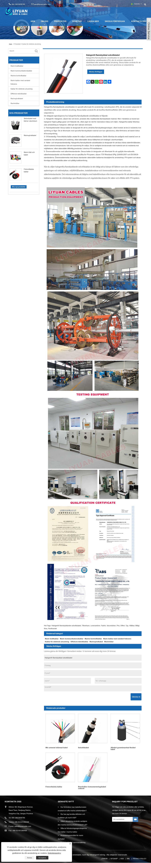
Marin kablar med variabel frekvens (20, 82)
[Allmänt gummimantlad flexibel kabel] (125, 728)
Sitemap (114, 859)
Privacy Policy (139, 859)
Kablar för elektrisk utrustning (31, 44)
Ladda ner (93, 21)
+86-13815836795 (18, 818)
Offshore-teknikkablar (19, 94)
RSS (122, 859)
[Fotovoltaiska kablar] (60, 767)
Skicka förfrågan (115, 21)
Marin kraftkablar (17, 66)
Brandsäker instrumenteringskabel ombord (92, 787)
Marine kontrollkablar (18, 76)
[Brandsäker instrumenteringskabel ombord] (92, 767)
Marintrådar (15, 103)
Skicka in (136, 697)
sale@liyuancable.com (42, 4)
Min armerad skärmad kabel (57, 748)
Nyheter (77, 21)
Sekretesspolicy (54, 853)
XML (128, 859)
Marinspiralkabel (17, 98)
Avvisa (29, 858)
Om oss (44, 21)
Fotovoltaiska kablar (54, 787)
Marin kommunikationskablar (21, 71)
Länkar (104, 859)
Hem (33, 21)
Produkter (60, 21)
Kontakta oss (138, 21)
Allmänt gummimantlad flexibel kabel (123, 748)
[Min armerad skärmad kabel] (60, 728)
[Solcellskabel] (92, 728)
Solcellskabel (83, 748)
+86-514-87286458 (22, 822)
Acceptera (42, 858)
